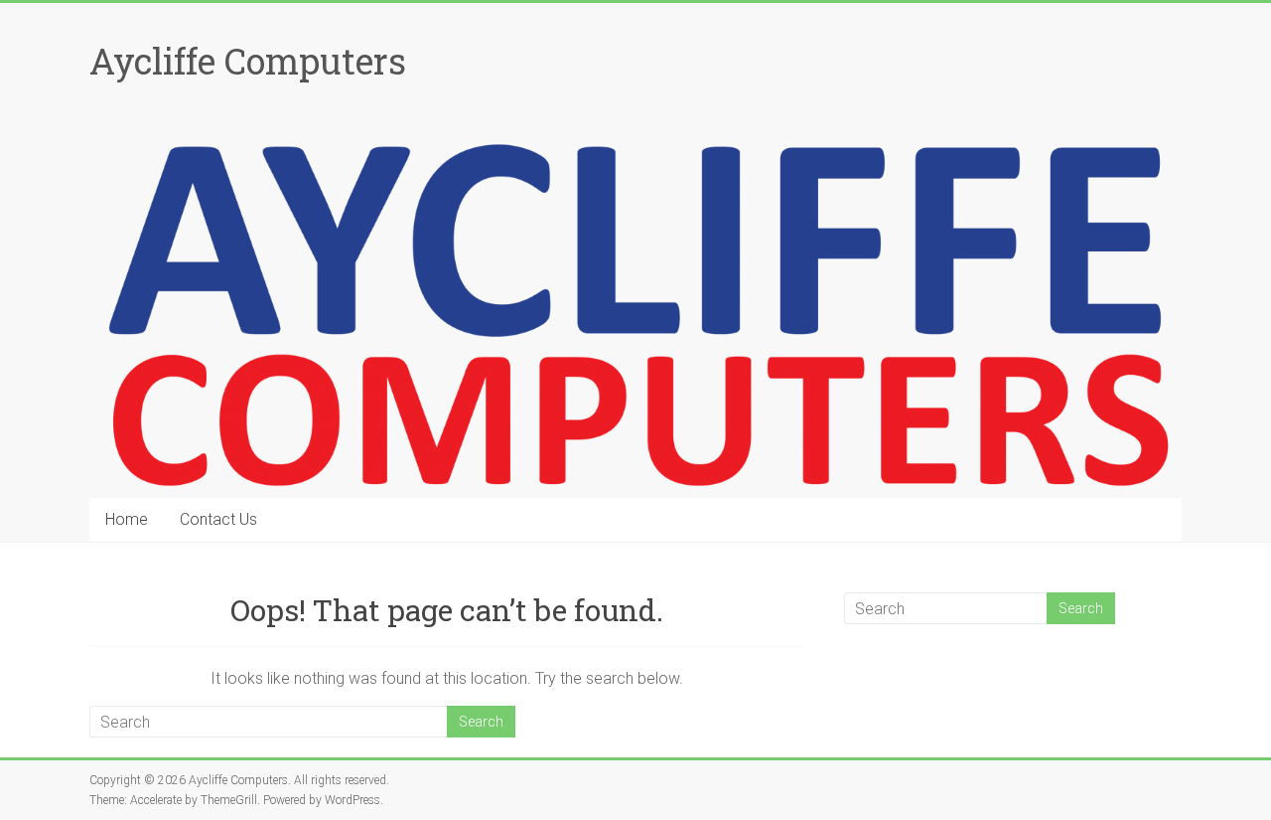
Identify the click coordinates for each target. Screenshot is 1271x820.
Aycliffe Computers (247, 60)
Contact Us (218, 519)
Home (126, 519)
